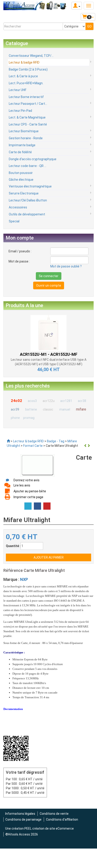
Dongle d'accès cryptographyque (32, 159)
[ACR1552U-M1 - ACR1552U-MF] (48, 332)
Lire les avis (22, 485)
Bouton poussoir (21, 173)
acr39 (15, 409)
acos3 (32, 401)
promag (29, 418)
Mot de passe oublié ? (66, 266)
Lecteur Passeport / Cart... (28, 103)
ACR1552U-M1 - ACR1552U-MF (48, 354)
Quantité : (13, 546)
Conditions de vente (54, 813)
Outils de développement (27, 214)
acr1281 (66, 401)
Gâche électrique (21, 179)
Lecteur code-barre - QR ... (27, 166)
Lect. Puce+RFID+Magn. (26, 83)
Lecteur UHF (17, 90)
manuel (64, 409)
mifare (81, 409)
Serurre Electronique (24, 193)
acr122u (49, 401)
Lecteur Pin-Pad (20, 110)
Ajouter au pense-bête (30, 491)
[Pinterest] (47, 506)
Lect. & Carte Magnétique (27, 117)
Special (14, 221)
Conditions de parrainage (23, 819)
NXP (24, 579)
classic (48, 409)
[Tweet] (28, 506)
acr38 (82, 401)
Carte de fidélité (20, 152)
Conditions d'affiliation (62, 819)
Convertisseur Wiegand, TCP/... (31, 55)
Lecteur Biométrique (24, 131)
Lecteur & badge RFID (24, 62)
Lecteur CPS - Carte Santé (28, 124)
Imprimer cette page (28, 497)
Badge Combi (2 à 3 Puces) (28, 69)
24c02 (16, 400)
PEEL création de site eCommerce (49, 828)
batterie (31, 409)
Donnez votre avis (26, 480)
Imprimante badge (22, 145)
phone (15, 418)
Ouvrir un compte (48, 285)
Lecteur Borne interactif (26, 97)
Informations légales (20, 813)
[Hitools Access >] (8, 441)
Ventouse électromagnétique (30, 186)
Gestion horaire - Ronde (26, 138)
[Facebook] (37, 506)
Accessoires (18, 207)
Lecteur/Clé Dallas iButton (28, 200)
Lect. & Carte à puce (23, 76)
